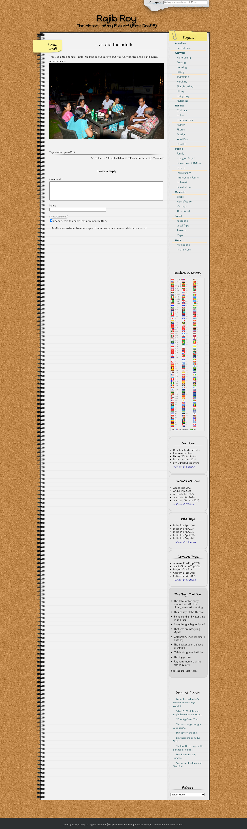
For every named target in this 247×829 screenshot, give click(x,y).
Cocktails (182, 110)
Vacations (159, 158)
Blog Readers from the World (186, 739)
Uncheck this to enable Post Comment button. (80, 220)
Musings (182, 206)
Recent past (184, 48)
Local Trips (183, 225)
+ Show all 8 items (184, 466)
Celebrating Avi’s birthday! (189, 652)
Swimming (183, 76)
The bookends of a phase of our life (188, 646)
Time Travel (183, 211)
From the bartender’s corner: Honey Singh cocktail (186, 703)
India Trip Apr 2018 (184, 535)
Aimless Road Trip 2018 (186, 563)
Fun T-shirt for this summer (184, 756)
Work (178, 240)
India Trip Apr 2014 (183, 528)
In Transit (182, 182)
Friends (181, 168)
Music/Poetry (184, 201)
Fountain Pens (185, 120)
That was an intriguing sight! (187, 630)
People (179, 148)
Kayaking (182, 81)
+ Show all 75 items (184, 504)
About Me (180, 43)
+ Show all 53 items (184, 579)
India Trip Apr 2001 (184, 525)
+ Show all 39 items (184, 542)
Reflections (183, 244)
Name (52, 205)
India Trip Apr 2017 (183, 531)
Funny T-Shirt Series (185, 456)
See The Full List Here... (184, 670)
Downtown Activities (189, 163)
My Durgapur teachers (186, 462)
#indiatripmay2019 (65, 152)
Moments (180, 192)
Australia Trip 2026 (184, 497)
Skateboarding (185, 86)
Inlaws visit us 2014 (184, 459)
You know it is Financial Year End (187, 765)
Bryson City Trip (182, 569)
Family (180, 153)
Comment (56, 179)
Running (182, 67)
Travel (178, 216)
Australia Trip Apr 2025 (186, 500)
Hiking (180, 91)
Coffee (180, 115)
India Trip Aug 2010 (184, 538)
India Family (145, 158)
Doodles (181, 144)
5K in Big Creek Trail (186, 719)
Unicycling (183, 96)
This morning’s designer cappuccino (187, 726)
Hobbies (179, 105)
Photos (181, 129)
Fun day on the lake (186, 732)
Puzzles (181, 134)
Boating (181, 62)
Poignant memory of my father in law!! (187, 663)
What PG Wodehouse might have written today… (187, 713)
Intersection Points (188, 177)
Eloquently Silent (183, 453)
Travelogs (182, 230)
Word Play (182, 139)
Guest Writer (184, 187)
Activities (180, 52)
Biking (180, 72)
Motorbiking (184, 57)
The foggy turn (182, 657)
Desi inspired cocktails (186, 450)
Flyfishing (182, 100)
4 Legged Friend (186, 158)
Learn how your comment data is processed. (121, 228)
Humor (181, 124)
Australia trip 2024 (183, 494)
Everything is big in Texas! (189, 624)
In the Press (184, 249)
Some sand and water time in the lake (189, 618)
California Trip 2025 (184, 576)
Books (180, 196)
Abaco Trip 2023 (182, 487)
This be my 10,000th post (189, 612)
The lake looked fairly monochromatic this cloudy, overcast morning (188, 604)
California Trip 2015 (184, 572)
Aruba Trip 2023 (182, 490)
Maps (180, 235)
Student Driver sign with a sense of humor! (188, 748)
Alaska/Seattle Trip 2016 (187, 566)
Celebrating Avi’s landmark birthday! (189, 638)
